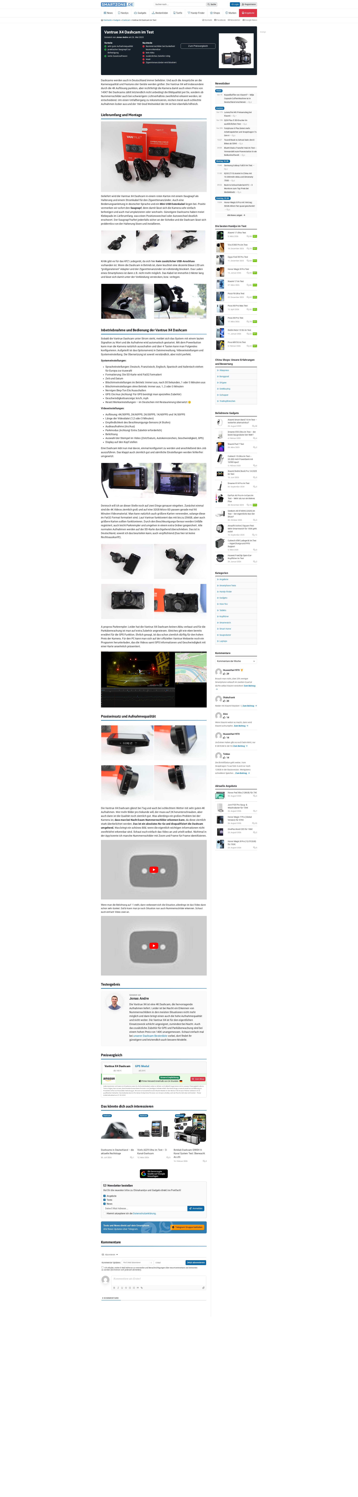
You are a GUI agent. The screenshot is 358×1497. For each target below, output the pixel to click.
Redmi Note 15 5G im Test (239, 330)
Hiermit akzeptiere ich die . (131, 1213)
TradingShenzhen (227, 401)
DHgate (223, 382)
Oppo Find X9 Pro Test (238, 257)
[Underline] (122, 1287)
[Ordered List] (130, 1287)
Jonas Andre (122, 37)
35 (250, 273)
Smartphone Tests (228, 585)
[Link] (142, 1287)
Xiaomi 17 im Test (236, 281)
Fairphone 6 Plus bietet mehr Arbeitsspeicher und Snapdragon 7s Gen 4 (240, 132)
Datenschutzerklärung (144, 1213)
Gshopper (224, 395)
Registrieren (250, 4)
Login (236, 4)
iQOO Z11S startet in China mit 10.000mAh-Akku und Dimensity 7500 (238, 177)
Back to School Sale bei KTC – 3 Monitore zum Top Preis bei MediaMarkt (238, 188)
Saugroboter (225, 635)
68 (250, 261)
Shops (216, 13)
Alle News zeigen (235, 215)
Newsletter (235, 20)
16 (250, 505)
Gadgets (141, 13)
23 (250, 346)
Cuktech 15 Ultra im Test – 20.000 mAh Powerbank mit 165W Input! (240, 459)
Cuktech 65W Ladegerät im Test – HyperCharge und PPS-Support (242, 543)
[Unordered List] (134, 1287)
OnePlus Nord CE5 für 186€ (240, 829)
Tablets (223, 610)
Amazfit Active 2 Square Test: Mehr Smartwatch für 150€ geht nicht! (242, 529)
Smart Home (225, 629)
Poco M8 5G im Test (237, 342)
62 (250, 297)
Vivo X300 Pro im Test (238, 245)
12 (256, 535)
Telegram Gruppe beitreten (188, 1227)
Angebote (249, 13)
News (109, 13)
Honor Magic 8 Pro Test (238, 269)
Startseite (107, 20)
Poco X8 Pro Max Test (238, 306)
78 (250, 322)
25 (256, 823)
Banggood (224, 376)
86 (250, 285)
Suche (213, 4)
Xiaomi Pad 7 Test (236, 444)
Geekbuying (225, 389)
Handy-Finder (197, 13)
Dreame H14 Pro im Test (239, 483)
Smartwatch (225, 622)
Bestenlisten (161, 13)
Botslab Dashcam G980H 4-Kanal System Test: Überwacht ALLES (189, 1153)
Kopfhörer (224, 616)
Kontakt (208, 20)
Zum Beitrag (249, 706)
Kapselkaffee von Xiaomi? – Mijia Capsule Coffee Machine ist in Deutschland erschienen (239, 98)
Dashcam (126, 20)
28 (256, 426)
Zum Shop (199, 1079)
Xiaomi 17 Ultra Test (237, 232)
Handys (124, 13)
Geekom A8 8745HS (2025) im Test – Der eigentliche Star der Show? (241, 514)
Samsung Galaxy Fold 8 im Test (238, 165)
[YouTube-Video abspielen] (154, 869)
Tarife (179, 13)
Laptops (223, 641)
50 (250, 309)
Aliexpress (224, 370)
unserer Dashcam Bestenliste (150, 1035)
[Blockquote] (138, 1287)
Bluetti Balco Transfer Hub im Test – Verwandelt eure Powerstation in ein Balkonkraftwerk (240, 151)
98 (250, 236)
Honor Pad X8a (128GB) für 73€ (242, 792)
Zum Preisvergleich (198, 46)
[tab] (117, 1068)
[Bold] (114, 1287)
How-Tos (224, 604)
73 (250, 248)
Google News (251, 20)
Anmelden (197, 1208)
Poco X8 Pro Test (235, 318)
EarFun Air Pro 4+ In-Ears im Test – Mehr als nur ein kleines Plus (241, 498)
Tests (109, 1200)
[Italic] (118, 1287)
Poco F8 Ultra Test (236, 293)
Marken (232, 13)
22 (250, 334)
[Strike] (126, 1287)
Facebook (221, 20)
